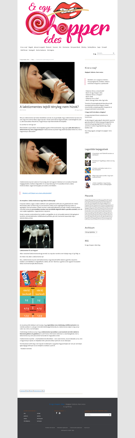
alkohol (87, 200)
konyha (87, 210)
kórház (101, 210)
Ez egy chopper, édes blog (92, 245)
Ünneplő (104, 47)
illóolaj (101, 208)
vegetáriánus (109, 216)
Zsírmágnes (50, 50)
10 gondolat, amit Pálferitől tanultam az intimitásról (103, 154)
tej (43, 391)
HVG (25, 413)
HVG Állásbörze (27, 421)
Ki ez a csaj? (23, 47)
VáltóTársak (23, 50)
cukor (86, 203)
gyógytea (87, 208)
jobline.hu (26, 416)
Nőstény (83, 47)
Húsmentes (66, 47)
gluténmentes (98, 205)
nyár (93, 213)
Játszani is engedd (39, 47)
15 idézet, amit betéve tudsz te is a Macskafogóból (101, 169)
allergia (91, 200)
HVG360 (38, 413)
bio (106, 200)
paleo (106, 213)
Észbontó (48, 47)
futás (92, 205)
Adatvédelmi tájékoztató (62, 427)
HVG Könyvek (40, 418)
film (109, 203)
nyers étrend (88, 213)
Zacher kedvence (41, 50)
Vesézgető (32, 50)
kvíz (97, 210)
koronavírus (92, 210)
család (109, 200)
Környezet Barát (75, 47)
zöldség (94, 218)
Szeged (90, 216)
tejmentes (98, 216)
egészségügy (104, 203)
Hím (60, 47)
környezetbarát (107, 210)
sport (86, 216)
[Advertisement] (51, 370)
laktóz (31, 391)
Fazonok (55, 47)
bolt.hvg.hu (39, 421)
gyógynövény (110, 205)
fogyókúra (87, 205)
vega (103, 216)
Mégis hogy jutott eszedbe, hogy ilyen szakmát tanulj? (102, 176)
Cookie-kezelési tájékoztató (76, 427)
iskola (105, 208)
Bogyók (31, 47)
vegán (86, 218)
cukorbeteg (22, 391)
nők (99, 213)
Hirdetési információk (50, 427)
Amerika (97, 200)
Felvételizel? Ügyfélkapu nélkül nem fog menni (103, 161)
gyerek (103, 205)
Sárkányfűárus (92, 47)
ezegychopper (79, 110)
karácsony (110, 208)
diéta (28, 391)
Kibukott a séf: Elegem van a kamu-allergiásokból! (37, 193)
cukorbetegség (92, 203)
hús (97, 208)
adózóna (39, 416)
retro (110, 213)
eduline (25, 418)
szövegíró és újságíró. (102, 131)
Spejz (98, 47)
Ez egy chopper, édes (56, 404)
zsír (90, 218)
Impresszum (87, 427)
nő (96, 213)
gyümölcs (93, 208)
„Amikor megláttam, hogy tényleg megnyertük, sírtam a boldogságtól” (102, 183)
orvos (103, 213)
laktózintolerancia (38, 391)
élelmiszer (100, 218)
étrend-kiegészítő (107, 218)
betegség (102, 200)
